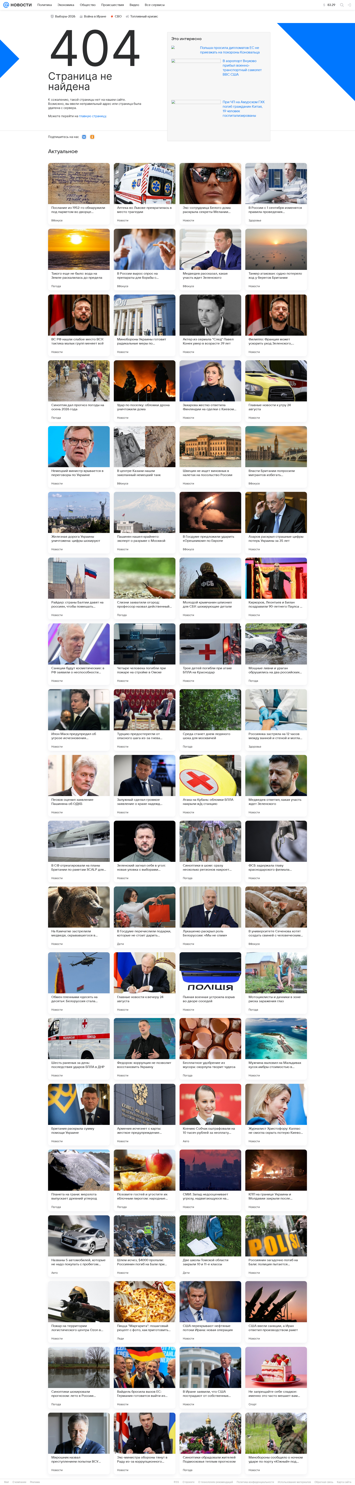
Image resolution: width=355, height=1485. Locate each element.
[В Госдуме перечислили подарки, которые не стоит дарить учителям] (144, 917)
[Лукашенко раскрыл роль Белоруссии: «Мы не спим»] (210, 917)
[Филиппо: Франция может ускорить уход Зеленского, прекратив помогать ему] (276, 325)
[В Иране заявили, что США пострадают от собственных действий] (210, 1378)
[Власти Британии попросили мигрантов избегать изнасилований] (276, 457)
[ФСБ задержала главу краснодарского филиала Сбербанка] (276, 851)
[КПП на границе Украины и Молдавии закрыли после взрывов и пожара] (276, 1180)
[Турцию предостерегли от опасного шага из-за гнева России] (144, 720)
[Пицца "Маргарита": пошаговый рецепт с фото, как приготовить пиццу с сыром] (144, 1312)
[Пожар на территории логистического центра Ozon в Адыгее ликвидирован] (79, 1312)
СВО (118, 16)
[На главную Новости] (20, 5)
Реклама (35, 1482)
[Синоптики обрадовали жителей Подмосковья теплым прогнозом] (210, 1443)
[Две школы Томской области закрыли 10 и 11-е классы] (210, 1246)
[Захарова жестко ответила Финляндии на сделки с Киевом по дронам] (210, 391)
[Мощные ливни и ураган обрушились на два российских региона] (276, 654)
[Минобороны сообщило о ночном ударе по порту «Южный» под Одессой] (276, 1443)
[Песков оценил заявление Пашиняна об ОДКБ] (79, 786)
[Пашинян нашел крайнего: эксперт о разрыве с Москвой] (144, 523)
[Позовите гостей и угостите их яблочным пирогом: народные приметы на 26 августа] (144, 1180)
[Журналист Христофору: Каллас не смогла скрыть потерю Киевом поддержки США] (276, 1114)
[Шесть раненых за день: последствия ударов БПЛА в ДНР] (79, 1049)
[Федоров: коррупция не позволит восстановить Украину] (144, 1049)
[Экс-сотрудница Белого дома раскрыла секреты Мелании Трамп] (210, 194)
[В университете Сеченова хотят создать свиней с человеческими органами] (276, 917)
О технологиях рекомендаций (215, 1482)
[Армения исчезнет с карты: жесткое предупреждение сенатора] (144, 1114)
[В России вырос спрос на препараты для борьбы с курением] (144, 259)
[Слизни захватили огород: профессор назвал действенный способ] (144, 588)
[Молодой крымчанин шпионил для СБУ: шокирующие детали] (210, 588)
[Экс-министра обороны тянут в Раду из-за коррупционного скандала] (144, 1443)
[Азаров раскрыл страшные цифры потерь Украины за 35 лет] (276, 523)
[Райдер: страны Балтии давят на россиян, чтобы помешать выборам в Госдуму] (79, 588)
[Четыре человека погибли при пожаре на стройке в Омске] (144, 654)
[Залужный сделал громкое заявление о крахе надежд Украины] (144, 786)
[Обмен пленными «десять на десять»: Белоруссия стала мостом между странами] (79, 983)
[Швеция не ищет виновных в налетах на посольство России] (210, 457)
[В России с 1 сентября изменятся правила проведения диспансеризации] (276, 194)
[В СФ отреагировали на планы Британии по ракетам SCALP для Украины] (79, 851)
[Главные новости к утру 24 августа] (276, 391)
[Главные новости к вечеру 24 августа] (144, 983)
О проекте (189, 1482)
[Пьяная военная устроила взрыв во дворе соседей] (210, 983)
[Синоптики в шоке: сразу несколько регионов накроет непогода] (210, 851)
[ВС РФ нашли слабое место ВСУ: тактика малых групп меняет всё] (79, 325)
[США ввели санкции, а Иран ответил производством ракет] (276, 1312)
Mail (6, 1482)
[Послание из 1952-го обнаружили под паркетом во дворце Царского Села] (79, 194)
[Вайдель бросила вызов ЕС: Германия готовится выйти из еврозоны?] (144, 1378)
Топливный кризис (144, 16)
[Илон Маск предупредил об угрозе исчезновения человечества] (79, 720)
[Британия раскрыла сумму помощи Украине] (79, 1114)
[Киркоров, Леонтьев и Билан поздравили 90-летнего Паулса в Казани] (276, 588)
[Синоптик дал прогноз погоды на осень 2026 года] (79, 391)
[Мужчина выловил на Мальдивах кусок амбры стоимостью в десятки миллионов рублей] (276, 1049)
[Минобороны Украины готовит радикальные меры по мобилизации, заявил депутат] (144, 325)
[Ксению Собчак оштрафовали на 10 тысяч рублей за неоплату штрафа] (210, 1114)
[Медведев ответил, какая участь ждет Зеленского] (276, 786)
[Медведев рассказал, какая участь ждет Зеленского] (210, 259)
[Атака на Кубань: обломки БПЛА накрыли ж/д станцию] (210, 786)
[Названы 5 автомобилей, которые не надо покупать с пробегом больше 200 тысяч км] (79, 1246)
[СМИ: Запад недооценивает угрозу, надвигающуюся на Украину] (210, 1180)
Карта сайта (344, 1482)
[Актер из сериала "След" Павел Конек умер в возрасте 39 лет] (210, 325)
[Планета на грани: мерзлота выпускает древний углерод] (79, 1180)
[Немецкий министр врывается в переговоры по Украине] (79, 457)
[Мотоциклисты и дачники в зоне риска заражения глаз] (276, 983)
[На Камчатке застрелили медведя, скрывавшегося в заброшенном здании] (79, 917)
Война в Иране (95, 16)
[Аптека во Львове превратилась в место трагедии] (144, 194)
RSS (176, 1482)
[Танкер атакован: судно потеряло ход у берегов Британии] (276, 259)
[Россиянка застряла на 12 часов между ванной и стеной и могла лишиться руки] (276, 720)
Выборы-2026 (65, 16)
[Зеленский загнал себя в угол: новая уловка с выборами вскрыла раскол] (144, 851)
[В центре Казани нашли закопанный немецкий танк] (144, 457)
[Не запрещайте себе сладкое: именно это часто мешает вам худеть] (276, 1378)
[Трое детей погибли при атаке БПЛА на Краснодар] (210, 654)
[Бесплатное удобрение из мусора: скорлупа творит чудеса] (210, 1049)
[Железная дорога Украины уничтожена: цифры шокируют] (79, 523)
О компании (19, 1482)
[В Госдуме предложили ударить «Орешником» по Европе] (210, 523)
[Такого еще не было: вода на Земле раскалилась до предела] (79, 259)
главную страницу (92, 116)
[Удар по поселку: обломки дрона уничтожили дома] (144, 391)
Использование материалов (294, 1482)
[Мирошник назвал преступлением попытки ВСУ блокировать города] (79, 1443)
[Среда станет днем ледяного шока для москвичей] (210, 720)
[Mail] (6, 5)
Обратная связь (324, 1482)
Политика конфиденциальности (255, 1482)
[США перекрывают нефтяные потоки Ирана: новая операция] (210, 1312)
